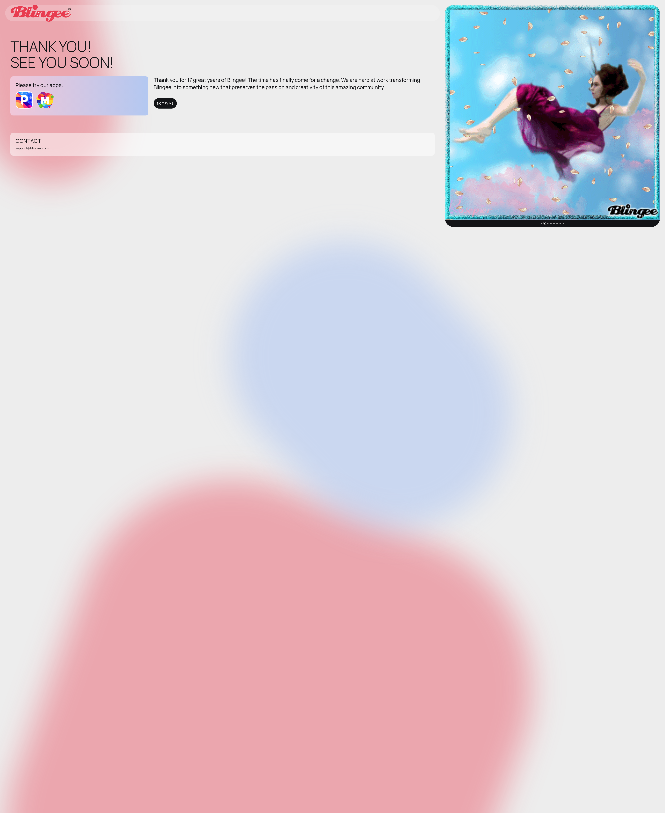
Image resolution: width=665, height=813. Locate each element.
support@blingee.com (32, 148)
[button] (541, 223)
